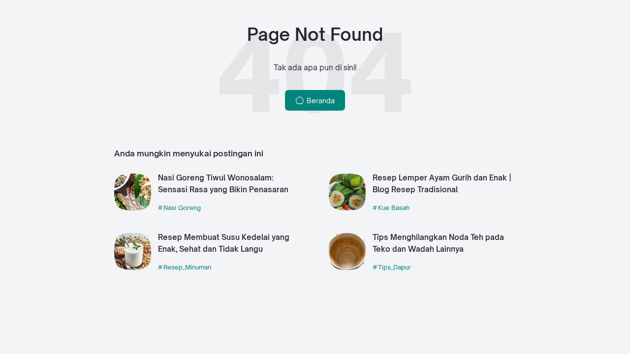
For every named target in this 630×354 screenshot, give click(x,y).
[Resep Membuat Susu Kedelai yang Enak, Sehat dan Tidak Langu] (132, 267)
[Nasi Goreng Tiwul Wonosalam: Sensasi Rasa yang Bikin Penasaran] (132, 208)
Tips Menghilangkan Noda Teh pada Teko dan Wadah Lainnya (438, 243)
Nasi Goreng (182, 207)
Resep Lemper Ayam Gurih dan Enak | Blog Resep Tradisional (442, 184)
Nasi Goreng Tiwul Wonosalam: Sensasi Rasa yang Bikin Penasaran (223, 184)
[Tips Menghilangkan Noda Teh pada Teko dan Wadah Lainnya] (347, 267)
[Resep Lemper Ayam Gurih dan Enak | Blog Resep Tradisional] (347, 208)
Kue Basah (394, 207)
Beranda (320, 100)
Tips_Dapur (394, 267)
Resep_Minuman (187, 267)
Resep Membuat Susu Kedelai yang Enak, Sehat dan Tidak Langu (223, 243)
